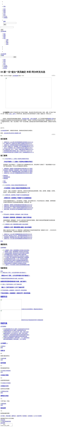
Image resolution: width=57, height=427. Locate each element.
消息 (4, 6)
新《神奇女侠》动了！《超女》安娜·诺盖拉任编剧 (18, 149)
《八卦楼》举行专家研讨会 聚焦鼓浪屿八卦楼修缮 (16, 257)
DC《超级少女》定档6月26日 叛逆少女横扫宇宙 (17, 143)
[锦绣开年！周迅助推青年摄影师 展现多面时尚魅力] (16, 334)
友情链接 (30, 415)
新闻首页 (5, 175)
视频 (4, 12)
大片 (4, 13)
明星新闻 (5, 178)
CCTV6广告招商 (38, 415)
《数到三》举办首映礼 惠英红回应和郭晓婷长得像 (17, 264)
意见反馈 (3, 419)
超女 (5, 133)
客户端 (5, 68)
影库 (4, 14)
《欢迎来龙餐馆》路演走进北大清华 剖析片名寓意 (16, 253)
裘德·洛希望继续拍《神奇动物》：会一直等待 (14, 339)
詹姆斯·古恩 (51, 118)
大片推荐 (4, 343)
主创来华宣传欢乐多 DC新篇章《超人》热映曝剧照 (18, 152)
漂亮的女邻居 (4, 396)
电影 (4, 34)
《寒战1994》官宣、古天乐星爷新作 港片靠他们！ (15, 275)
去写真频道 (3, 326)
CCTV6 (5, 16)
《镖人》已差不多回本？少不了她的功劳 (12, 287)
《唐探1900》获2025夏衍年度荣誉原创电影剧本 (17, 206)
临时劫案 (3, 363)
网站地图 (8, 415)
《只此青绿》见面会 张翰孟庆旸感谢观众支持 (16, 188)
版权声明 (19, 415)
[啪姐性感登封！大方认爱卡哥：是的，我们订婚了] (16, 331)
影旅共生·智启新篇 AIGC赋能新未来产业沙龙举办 (16, 261)
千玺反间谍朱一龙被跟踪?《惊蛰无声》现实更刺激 (15, 293)
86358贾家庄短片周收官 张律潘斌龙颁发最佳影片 (16, 260)
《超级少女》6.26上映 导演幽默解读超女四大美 (17, 173)
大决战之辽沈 (4, 386)
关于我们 (3, 415)
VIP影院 (5, 17)
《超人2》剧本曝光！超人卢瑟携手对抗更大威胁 (17, 147)
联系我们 (25, 415)
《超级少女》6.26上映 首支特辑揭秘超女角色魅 (17, 238)
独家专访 (4, 296)
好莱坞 (5, 182)
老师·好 (3, 350)
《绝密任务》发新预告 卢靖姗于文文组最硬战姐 (17, 198)
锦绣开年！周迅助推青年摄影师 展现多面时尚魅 (15, 336)
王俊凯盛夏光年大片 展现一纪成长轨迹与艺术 (14, 330)
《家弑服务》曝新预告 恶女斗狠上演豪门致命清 (17, 237)
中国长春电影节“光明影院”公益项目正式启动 (15, 263)
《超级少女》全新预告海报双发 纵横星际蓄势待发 (18, 145)
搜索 (4, 21)
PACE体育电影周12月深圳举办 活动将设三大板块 (16, 256)
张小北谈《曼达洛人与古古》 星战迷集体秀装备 (17, 235)
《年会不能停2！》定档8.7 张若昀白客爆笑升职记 (18, 161)
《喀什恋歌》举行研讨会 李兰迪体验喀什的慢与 (17, 209)
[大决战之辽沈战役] (6, 383)
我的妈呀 (3, 408)
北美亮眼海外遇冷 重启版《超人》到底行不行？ (17, 150)
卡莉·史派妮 (33, 118)
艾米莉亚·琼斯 (25, 118)
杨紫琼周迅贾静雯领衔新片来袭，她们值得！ (14, 281)
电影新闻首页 (6, 177)
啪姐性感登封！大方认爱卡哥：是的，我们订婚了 (15, 333)
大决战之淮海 (4, 375)
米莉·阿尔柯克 (9, 133)
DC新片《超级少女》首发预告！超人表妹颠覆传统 (18, 146)
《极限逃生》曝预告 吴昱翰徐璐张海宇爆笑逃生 (18, 168)
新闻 (4, 10)
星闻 (4, 35)
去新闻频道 (3, 247)
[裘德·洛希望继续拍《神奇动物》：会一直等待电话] (16, 337)
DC (14, 133)
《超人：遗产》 (12, 113)
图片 (7, 41)
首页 (4, 9)
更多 (4, 38)
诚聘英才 (14, 415)
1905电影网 (3, 31)
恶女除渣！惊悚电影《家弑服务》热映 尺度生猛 (18, 170)
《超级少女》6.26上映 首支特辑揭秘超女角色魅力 (18, 142)
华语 (4, 181)
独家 (4, 36)
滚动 (7, 44)
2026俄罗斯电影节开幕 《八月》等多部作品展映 (16, 258)
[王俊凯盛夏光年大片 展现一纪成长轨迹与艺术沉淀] (16, 329)
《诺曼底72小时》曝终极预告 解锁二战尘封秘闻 (18, 171)
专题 (7, 39)
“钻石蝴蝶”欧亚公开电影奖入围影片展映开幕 (15, 254)
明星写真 (4, 323)
